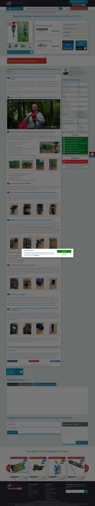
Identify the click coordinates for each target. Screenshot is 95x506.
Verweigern (64, 254)
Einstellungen (36, 255)
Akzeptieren (64, 251)
